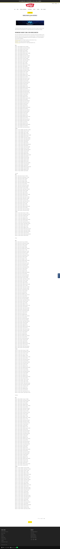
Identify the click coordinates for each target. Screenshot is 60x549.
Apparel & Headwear (23, 9)
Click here (16, 41)
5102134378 (32, 533)
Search (2, 534)
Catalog (2, 540)
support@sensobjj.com (34, 531)
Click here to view (17, 42)
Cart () (56, 3)
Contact (44, 9)
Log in (53, 3)
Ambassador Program (4, 541)
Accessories (30, 9)
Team (41, 9)
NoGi (17, 9)
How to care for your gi (4, 531)
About (34, 9)
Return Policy (3, 533)
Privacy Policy (3, 537)
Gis (14, 9)
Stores (38, 9)
